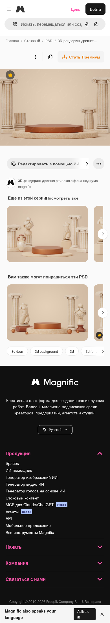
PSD (48, 40)
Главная (12, 40)
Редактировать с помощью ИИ (45, 165)
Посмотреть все (62, 198)
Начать (14, 547)
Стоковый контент (22, 498)
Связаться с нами (26, 579)
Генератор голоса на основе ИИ (35, 491)
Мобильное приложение (28, 525)
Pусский (55, 429)
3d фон (17, 351)
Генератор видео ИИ (25, 484)
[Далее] (87, 163)
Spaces (12, 463)
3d (72, 351)
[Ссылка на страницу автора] (11, 183)
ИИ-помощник (19, 470)
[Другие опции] (35, 56)
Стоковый (32, 40)
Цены (76, 9)
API (9, 518)
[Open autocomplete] (12, 24)
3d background (46, 351)
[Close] (102, 614)
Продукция (18, 453)
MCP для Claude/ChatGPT (36, 504)
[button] (55, 429)
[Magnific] (55, 383)
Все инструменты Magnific (30, 532)
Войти (95, 9)
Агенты (18, 511)
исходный (37, 76)
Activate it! (83, 614)
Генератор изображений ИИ (32, 477)
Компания (17, 563)
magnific (24, 186)
